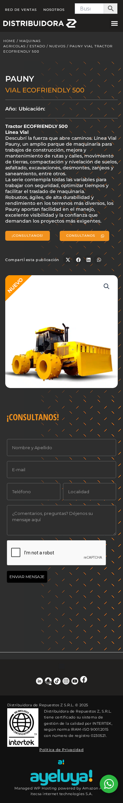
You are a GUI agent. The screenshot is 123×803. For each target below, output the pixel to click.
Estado (37, 46)
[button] (114, 23)
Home (9, 41)
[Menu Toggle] (61, 666)
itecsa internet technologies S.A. (62, 793)
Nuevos (57, 46)
